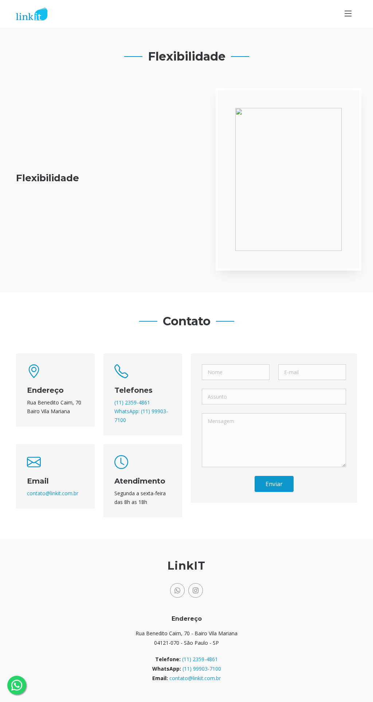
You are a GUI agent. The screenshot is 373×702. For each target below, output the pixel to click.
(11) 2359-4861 (132, 402)
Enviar (274, 484)
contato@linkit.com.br (52, 493)
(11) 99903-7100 (201, 668)
